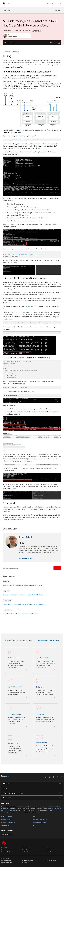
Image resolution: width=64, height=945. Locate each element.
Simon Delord (11, 35)
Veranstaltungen (47, 848)
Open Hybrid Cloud (15, 687)
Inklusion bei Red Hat (6, 852)
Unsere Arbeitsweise (6, 819)
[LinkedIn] (46, 777)
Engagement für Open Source (40, 819)
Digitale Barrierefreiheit (6, 862)
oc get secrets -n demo (10, 333)
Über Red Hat (4, 848)
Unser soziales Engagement (40, 822)
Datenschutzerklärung (6, 860)
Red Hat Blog (6, 10)
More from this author (26, 558)
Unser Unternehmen (6, 816)
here (37, 78)
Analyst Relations (5, 825)
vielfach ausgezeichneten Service (32, 812)
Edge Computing (14, 714)
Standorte (3, 850)
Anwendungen (13, 743)
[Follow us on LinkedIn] (23, 543)
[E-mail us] (15, 43)
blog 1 (19, 507)
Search (57, 568)
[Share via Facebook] (9, 43)
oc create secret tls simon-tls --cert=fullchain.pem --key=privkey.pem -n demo (29, 323)
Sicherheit (40, 687)
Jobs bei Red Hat (26, 848)
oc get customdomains (10, 395)
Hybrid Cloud (36, 31)
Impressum (24, 862)
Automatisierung (14, 658)
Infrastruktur (40, 714)
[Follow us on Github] (20, 543)
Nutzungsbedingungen (27, 860)
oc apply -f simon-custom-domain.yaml (15, 387)
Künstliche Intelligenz (44, 658)
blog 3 (29, 507)
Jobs (34, 825)
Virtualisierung (41, 742)
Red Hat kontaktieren (27, 850)
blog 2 (24, 507)
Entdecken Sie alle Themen (47, 640)
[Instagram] (62, 777)
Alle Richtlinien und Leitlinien (50, 860)
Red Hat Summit (47, 852)
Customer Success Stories (8, 822)
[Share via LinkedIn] (11, 43)
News (34, 816)
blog (10, 319)
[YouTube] (50, 777)
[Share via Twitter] (13, 43)
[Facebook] (54, 777)
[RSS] (59, 43)
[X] (58, 777)
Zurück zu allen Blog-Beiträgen (11, 51)
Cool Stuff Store (26, 852)
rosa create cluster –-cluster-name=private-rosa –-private (22, 140)
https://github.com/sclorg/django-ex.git (24, 254)
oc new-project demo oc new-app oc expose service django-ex (20, 254)
